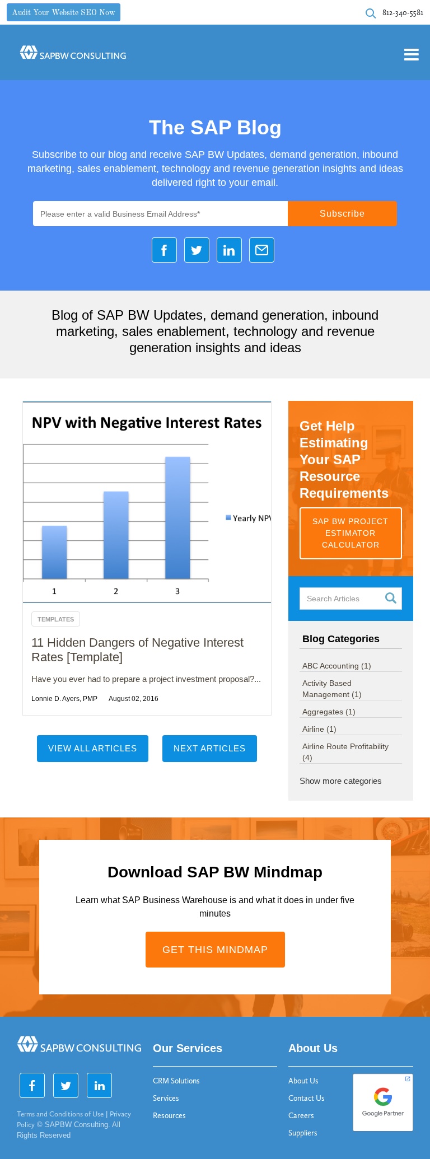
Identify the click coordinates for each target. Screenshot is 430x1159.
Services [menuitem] (166, 1098)
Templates (56, 619)
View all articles (92, 748)
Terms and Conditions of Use (60, 1114)
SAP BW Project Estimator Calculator (350, 533)
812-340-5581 (402, 12)
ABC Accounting (336, 665)
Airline (319, 729)
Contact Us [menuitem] (306, 1098)
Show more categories (341, 781)
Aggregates (329, 711)
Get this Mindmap (215, 949)
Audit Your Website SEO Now (63, 13)
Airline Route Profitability (345, 752)
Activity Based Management (332, 689)
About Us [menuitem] (303, 1081)
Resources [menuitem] (169, 1115)
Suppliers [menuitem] (302, 1133)
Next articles (210, 748)
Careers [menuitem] (301, 1115)
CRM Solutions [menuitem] (176, 1081)
